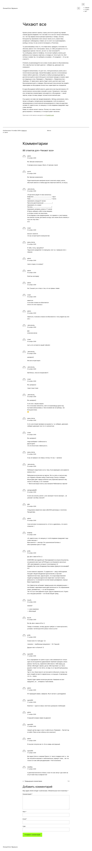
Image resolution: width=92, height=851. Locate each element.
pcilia (28, 551)
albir (28, 504)
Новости (24, 130)
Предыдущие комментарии (32, 781)
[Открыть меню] (78, 8)
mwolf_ (29, 600)
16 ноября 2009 (31, 158)
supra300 (30, 654)
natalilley (30, 767)
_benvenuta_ (31, 189)
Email (25, 819)
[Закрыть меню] (83, 4)
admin (29, 156)
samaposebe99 (32, 490)
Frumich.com (50, 115)
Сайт (24, 826)
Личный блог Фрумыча (10, 8)
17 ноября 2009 (31, 637)
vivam (29, 228)
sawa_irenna (31, 242)
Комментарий (27, 794)
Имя (24, 811)
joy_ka (29, 617)
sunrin (29, 171)
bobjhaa (29, 532)
